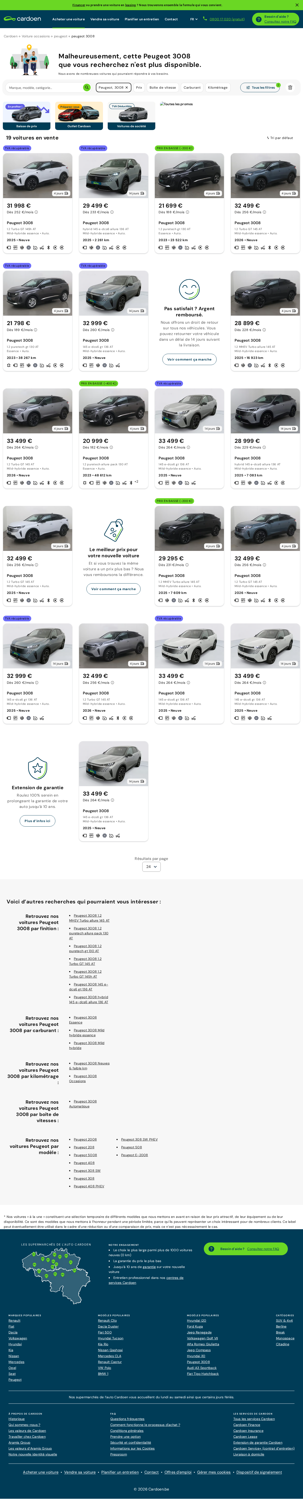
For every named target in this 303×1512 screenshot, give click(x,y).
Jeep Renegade (199, 1332)
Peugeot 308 (84, 1178)
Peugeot (15, 1379)
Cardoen (11, 36)
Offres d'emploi (178, 1472)
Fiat (11, 1326)
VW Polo (104, 1368)
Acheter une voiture (68, 19)
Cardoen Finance (246, 1425)
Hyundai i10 (196, 1356)
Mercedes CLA (109, 1356)
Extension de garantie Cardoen (257, 1442)
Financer (78, 5)
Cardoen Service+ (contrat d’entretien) (264, 1448)
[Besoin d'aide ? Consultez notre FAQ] (259, 19)
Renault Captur (110, 1362)
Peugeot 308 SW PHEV (139, 1139)
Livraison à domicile (248, 1454)
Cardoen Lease (245, 1436)
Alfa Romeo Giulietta (203, 1344)
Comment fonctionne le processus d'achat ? (145, 1425)
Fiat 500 (105, 1332)
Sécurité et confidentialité (130, 1442)
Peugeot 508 (131, 1147)
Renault (14, 1320)
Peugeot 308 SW (87, 1170)
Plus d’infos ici (37, 821)
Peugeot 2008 (85, 1139)
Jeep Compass (199, 1350)
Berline (281, 1326)
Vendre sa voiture (104, 19)
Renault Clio (107, 1320)
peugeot (60, 36)
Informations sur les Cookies (132, 1448)
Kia (11, 1350)
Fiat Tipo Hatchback (203, 1374)
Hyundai (15, 1344)
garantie (149, 1267)
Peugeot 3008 (198, 1362)
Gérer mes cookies (214, 1472)
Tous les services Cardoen (254, 1419)
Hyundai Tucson (111, 1338)
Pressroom (118, 1454)
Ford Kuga (195, 1326)
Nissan (14, 1356)
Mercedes (16, 1362)
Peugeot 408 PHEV (89, 1186)
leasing (130, 5)
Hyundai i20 (196, 1320)
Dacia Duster (108, 1326)
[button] (127, 87)
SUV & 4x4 (284, 1320)
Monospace (285, 1338)
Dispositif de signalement (259, 1472)
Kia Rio (103, 1344)
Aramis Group (19, 1442)
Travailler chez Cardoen (27, 1436)
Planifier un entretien (142, 19)
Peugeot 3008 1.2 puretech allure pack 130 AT (88, 933)
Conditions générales (127, 1431)
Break (280, 1332)
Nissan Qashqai (110, 1350)
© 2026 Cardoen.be (151, 1489)
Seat (12, 1374)
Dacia (13, 1332)
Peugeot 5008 (85, 1155)
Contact (171, 19)
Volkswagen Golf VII (202, 1338)
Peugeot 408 (84, 1163)
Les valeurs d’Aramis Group (30, 1448)
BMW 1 (103, 1374)
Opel (12, 1368)
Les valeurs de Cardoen (27, 1431)
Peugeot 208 (84, 1147)
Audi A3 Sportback (202, 1368)
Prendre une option (125, 1436)
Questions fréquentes (127, 1419)
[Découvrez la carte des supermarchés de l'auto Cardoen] (56, 1303)
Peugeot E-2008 (134, 1155)
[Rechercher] (87, 87)
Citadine (282, 1344)
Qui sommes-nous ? (24, 1425)
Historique (17, 1419)
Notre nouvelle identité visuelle (33, 1454)
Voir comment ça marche (189, 359)
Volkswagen (18, 1338)
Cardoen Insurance (248, 1431)
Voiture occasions (36, 36)
